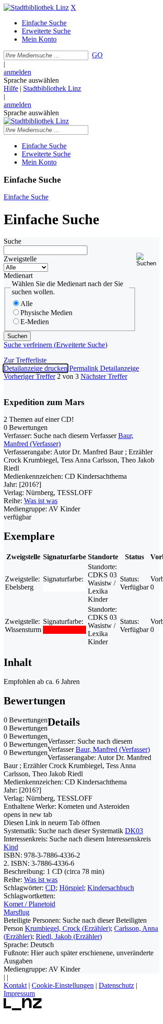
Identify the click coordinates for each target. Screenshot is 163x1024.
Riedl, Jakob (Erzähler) (69, 936)
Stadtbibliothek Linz (52, 88)
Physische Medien (46, 312)
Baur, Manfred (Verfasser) (113, 749)
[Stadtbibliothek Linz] (36, 7)
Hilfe (11, 88)
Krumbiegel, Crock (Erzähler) (67, 928)
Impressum (19, 993)
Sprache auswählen (31, 80)
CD (50, 888)
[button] (147, 260)
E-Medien (34, 322)
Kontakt (15, 985)
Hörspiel (71, 888)
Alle (26, 303)
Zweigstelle (20, 259)
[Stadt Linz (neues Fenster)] (23, 1008)
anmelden (17, 72)
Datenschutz (116, 985)
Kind (11, 847)
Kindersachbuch (110, 888)
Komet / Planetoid (29, 904)
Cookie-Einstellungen (63, 985)
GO (97, 55)
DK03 (134, 831)
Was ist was (41, 501)
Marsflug (16, 912)
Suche (12, 241)
